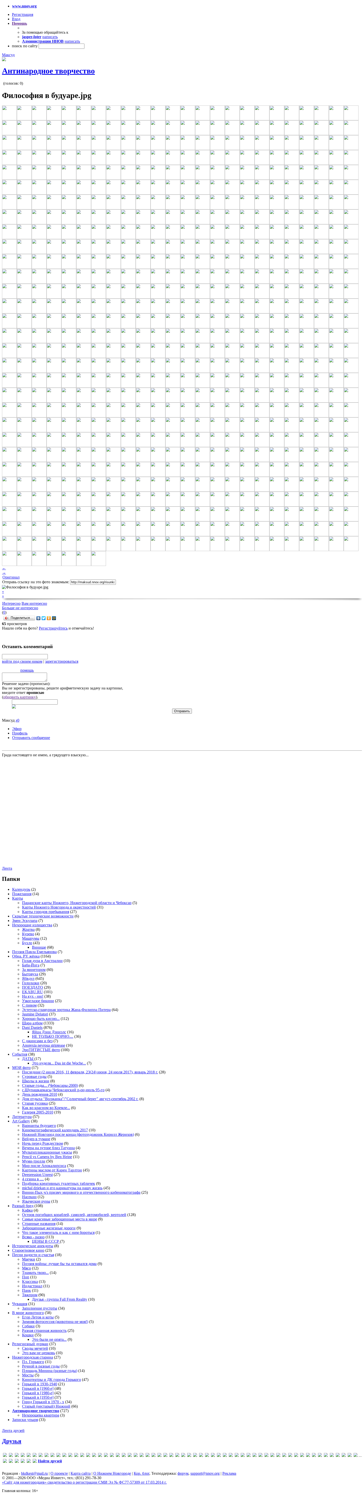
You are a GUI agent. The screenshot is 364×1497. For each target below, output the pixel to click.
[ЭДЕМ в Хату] (28, 1462)
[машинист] (326, 1456)
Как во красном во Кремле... (46, 1108)
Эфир (17, 729)
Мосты (28, 1375)
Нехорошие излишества (32, 925)
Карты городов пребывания (45, 912)
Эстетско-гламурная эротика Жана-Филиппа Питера (66, 1010)
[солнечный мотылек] (355, 1456)
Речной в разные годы (41, 1366)
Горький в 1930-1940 (39, 1384)
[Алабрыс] (231, 1456)
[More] (141, 1456)
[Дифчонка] (278, 1456)
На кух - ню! (32, 996)
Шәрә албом (32, 1023)
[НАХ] (338, 1456)
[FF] (64, 1456)
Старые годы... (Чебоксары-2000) (50, 1085)
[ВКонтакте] (38, 618)
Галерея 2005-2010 (37, 1112)
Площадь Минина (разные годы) (49, 1371)
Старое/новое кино (28, 1250)
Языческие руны (36, 1201)
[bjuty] (34, 1456)
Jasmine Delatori (35, 1014)
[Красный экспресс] (308, 1456)
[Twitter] (43, 618)
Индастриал (32, 1286)
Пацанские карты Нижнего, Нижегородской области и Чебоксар (76, 903)
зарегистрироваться (61, 661)
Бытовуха (30, 974)
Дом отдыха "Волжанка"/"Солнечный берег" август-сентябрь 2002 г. (80, 1099)
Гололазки (30, 983)
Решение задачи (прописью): (26, 684)
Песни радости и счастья (33, 1255)
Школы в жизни (35, 1081)
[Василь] (248, 1456)
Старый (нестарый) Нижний (46, 1406)
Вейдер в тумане (36, 1139)
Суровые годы (34, 1076)
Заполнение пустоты (39, 1308)
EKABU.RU (32, 992)
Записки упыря (25, 1420)
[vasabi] (219, 1456)
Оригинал (11, 577)
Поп (25, 1277)
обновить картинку (19, 697)
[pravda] (183, 1456)
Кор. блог (141, 1473)
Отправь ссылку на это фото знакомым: (35, 582)
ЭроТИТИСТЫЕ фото (41, 1050)
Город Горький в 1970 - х (43, 1402)
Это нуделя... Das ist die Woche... (59, 1063)
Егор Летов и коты (38, 1317)
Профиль (19, 733)
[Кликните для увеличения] (4, 60)
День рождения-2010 (39, 1094)
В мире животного (28, 1313)
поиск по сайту (25, 46)
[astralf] (28, 1456)
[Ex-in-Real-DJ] (58, 1456)
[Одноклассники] (49, 618)
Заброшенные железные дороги (49, 1228)
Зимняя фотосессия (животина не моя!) (55, 1321)
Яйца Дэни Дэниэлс (49, 1032)
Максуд (8, 55)
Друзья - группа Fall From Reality (59, 1299)
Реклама (229, 1473)
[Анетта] (236, 1456)
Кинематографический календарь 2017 (55, 1130)
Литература (22, 1117)
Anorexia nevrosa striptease (43, 1045)
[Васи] (242, 1456)
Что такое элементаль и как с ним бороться (58, 1232)
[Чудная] (23, 1462)
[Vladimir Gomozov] (225, 1456)
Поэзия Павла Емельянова (34, 952)
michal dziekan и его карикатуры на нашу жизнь (62, 1188)
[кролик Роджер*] (314, 1456)
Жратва (28, 929)
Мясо (26, 1268)
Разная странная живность (44, 1330)
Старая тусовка (35, 1103)
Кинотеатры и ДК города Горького (51, 1379)
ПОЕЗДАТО (32, 987)
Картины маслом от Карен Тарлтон (52, 1170)
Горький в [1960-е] (37, 1388)
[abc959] (11, 1456)
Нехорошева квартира (40, 1415)
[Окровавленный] (343, 1456)
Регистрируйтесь (53, 628)
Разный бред (22, 1206)
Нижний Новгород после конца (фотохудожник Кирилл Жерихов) (78, 1134)
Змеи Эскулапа (24, 920)
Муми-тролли (33, 1161)
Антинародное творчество (48, 70)
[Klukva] (106, 1456)
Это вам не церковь (38, 1353)
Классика (30, 1281)
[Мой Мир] (54, 618)
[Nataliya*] (153, 1456)
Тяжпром (29, 1295)
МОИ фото (21, 1068)
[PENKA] (171, 1456)
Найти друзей (50, 1461)
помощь (27, 670)
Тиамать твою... (35, 1272)
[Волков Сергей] (260, 1456)
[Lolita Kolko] (112, 1456)
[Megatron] (135, 1456)
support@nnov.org (205, 1473)
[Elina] (52, 1456)
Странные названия (38, 1223)
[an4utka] (23, 1456)
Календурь (21, 889)
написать (50, 37)
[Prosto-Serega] (189, 1456)
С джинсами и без (37, 1041)
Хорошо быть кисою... (41, 1018)
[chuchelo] (40, 1456)
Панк (26, 1290)
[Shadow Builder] (195, 1456)
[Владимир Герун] (254, 1456)
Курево (28, 934)
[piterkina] (177, 1456)
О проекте (59, 1473)
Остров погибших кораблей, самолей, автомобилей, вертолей (74, 1215)
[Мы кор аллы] (332, 1456)
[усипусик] (11, 1462)
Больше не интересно (20, 608)
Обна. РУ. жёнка (26, 956)
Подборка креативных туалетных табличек (58, 1183)
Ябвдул (28, 978)
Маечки (28, 1259)
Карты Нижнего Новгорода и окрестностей (59, 907)
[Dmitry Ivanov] (46, 1456)
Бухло (27, 943)
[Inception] (94, 1456)
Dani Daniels (32, 1027)
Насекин (29, 1197)
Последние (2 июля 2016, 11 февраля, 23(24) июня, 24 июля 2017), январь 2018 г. (90, 1072)
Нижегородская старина (32, 1357)
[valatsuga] (213, 1456)
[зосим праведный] (296, 1456)
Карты (17, 898)
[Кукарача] (320, 1456)
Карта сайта (81, 1473)
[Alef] (17, 1456)
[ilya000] (88, 1456)
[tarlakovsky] (207, 1456)
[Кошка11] (302, 1456)
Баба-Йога (30, 965)
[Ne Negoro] (159, 1456)
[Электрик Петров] (34, 1462)
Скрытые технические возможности (43, 916)
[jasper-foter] (100, 1456)
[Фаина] (17, 1462)
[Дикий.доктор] (272, 1456)
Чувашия (19, 1304)
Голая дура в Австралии (42, 961)
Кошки (28, 1335)
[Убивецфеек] (5, 1462)
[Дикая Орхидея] (266, 1456)
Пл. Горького (33, 1362)
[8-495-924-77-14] (5, 1456)
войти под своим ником (22, 661)
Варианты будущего (39, 1125)
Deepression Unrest (37, 1174)
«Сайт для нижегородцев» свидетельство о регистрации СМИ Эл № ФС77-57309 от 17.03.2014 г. (84, 1482)
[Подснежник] (349, 1456)
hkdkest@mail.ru (34, 1473)
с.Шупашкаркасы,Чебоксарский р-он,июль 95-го (63, 1090)
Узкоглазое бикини (38, 1001)
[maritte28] (124, 1456)
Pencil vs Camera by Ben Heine (47, 1157)
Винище (39, 947)
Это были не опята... (49, 1339)
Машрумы (30, 938)
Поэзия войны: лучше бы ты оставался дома (59, 1264)
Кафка (27, 1210)
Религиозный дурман (30, 1344)
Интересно (11, 603)
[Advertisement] (31, 811)
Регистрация (22, 14)
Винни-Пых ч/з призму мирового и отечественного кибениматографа (81, 1192)
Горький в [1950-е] (37, 1397)
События (19, 1054)
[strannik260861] (201, 1456)
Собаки (28, 1326)
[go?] (70, 1456)
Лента (7, 868)
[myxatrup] (147, 1456)
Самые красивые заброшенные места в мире (59, 1219)
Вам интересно (34, 603)
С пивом (29, 1005)
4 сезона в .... (33, 1179)
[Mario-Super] (118, 1456)
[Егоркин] (290, 1456)
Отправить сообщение (31, 738)
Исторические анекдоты (32, 1246)
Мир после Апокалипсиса (44, 1166)
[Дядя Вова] (284, 1456)
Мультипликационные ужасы (47, 1152)
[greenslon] (76, 1456)
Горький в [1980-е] (37, 1393)
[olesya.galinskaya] (165, 1456)
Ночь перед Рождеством (42, 1143)
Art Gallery (21, 1121)
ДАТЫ (28, 1059)
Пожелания (21, 894)
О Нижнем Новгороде (112, 1473)
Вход (16, 19)
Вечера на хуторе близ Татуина (48, 1148)
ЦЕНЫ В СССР (46, 1241)
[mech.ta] (130, 1456)
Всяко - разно (33, 1237)
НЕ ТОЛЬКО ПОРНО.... (52, 1036)
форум (183, 1473)
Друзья (11, 1441)
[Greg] (82, 1456)
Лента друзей (13, 1430)
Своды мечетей (35, 1348)
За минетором (34, 969)
